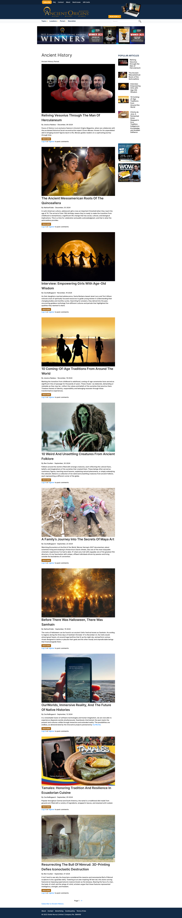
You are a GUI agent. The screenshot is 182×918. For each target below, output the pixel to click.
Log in (43, 141)
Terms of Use (81, 911)
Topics (43, 21)
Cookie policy (70, 911)
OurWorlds (97, 725)
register (51, 141)
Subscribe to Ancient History (52, 904)
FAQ (54, 2)
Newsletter (72, 21)
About (68, 2)
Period (62, 21)
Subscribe (46, 2)
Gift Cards (86, 2)
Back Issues (77, 2)
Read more (47, 139)
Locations (53, 21)
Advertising (59, 911)
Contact (61, 2)
